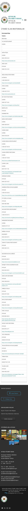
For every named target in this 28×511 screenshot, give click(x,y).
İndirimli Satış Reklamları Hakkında (10, 413)
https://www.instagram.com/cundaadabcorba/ (12, 138)
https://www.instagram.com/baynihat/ (10, 105)
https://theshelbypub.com (8, 331)
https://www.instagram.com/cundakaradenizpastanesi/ (14, 228)
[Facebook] (2, 508)
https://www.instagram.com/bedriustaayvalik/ (12, 116)
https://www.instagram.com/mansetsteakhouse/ (13, 273)
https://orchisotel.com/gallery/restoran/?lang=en (13, 217)
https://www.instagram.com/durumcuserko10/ (12, 184)
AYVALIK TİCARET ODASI (14, 17)
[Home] (5, 12)
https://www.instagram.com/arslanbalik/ (11, 82)
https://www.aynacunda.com (8, 94)
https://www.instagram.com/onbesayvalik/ (11, 296)
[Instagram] (7, 508)
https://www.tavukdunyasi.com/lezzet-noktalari (13, 353)
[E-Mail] (9, 508)
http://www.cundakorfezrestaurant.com (11, 160)
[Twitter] (5, 508)
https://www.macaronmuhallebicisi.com (11, 261)
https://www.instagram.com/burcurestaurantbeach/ (13, 127)
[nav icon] (25, 20)
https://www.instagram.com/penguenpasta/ (12, 342)
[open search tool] (22, 20)
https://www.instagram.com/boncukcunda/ (12, 149)
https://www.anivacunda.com (8, 60)
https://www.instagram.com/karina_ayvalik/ (12, 239)
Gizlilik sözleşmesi (8, 419)
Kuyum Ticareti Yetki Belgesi (8, 410)
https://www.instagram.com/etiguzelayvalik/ (12, 206)
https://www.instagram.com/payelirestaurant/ (12, 307)
